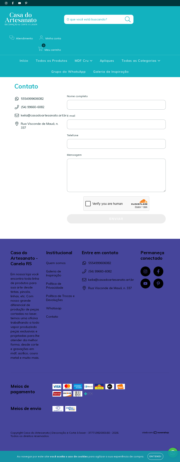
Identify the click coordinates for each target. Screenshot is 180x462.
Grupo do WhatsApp (68, 72)
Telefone (72, 135)
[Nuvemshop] (155, 433)
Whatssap (53, 308)
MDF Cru (82, 61)
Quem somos (56, 263)
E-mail (71, 115)
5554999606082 (32, 99)
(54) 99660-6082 (32, 107)
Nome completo (77, 96)
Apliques (107, 61)
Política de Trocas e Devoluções (60, 298)
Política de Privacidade (54, 286)
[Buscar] (128, 19)
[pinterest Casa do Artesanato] (26, 3)
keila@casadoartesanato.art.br (44, 115)
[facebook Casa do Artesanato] (13, 3)
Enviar (116, 219)
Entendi (155, 456)
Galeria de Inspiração (111, 72)
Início (24, 61)
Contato (52, 317)
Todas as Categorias (140, 61)
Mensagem (74, 154)
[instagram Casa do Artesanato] (6, 3)
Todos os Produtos (51, 61)
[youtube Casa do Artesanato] (20, 3)
